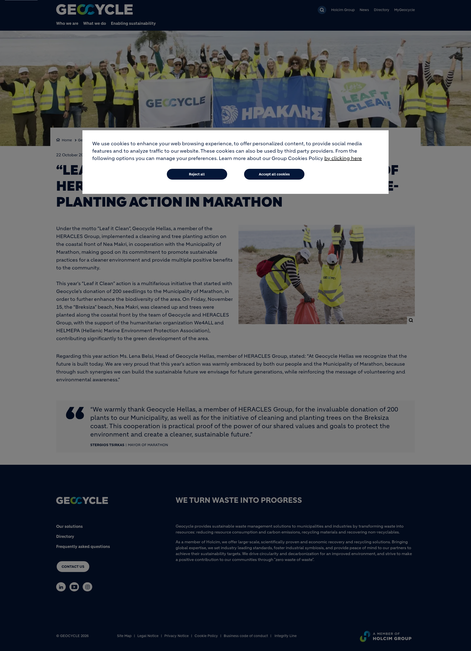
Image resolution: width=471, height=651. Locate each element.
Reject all (197, 174)
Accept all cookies (274, 174)
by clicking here (343, 158)
